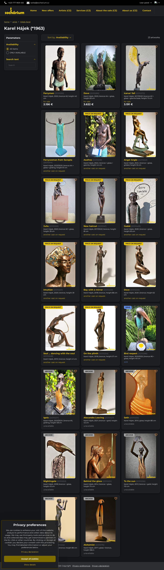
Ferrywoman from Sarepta (57, 160)
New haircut (90, 226)
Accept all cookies (29, 559)
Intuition (48, 290)
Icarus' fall (129, 93)
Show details (30, 565)
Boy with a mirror (93, 290)
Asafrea (88, 160)
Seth (126, 417)
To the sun (129, 481)
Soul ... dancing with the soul (59, 353)
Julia (46, 226)
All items (14, 49)
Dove (86, 93)
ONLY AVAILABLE (18, 53)
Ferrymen (48, 93)
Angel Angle (130, 160)
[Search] (157, 10)
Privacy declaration (100, 566)
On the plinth (91, 353)
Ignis (46, 417)
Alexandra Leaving (94, 417)
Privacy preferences (81, 566)
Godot (127, 226)
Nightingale (49, 481)
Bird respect (130, 353)
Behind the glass (93, 481)
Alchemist (89, 545)
